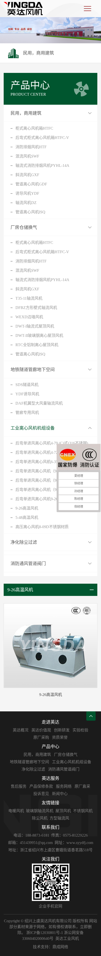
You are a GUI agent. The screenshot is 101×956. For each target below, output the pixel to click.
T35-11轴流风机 (28, 298)
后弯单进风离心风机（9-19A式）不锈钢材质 (53, 480)
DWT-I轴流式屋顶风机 (34, 326)
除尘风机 (40, 818)
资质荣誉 (60, 737)
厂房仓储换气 (24, 227)
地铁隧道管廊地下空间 (33, 369)
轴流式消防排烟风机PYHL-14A (42, 165)
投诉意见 (41, 794)
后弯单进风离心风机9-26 (36, 499)
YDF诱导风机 (27, 394)
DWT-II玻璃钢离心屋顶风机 (39, 335)
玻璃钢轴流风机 (39, 811)
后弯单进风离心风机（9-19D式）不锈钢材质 (53, 490)
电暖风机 (16, 811)
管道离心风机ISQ (30, 212)
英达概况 (20, 730)
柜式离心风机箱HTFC (34, 128)
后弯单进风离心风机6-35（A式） (44, 462)
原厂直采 (82, 786)
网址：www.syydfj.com (74, 843)
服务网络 (64, 786)
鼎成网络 (60, 947)
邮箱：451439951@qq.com (30, 843)
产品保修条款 (41, 786)
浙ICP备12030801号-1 (44, 933)
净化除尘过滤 (24, 542)
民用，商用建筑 (26, 113)
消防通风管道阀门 (28, 563)
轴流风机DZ (26, 203)
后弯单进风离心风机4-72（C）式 (43, 452)
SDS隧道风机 (26, 385)
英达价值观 (41, 730)
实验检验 (80, 730)
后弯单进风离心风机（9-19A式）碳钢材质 (51, 471)
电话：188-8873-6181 (31, 835)
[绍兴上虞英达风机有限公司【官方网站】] (23, 8)
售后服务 (18, 786)
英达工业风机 (67, 938)
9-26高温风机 (26, 508)
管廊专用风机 (27, 412)
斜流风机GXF (27, 175)
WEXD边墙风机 (29, 317)
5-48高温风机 (26, 517)
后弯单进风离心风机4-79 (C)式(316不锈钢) (51, 443)
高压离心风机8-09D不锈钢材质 (42, 527)
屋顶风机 (63, 811)
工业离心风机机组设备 (33, 428)
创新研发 (62, 730)
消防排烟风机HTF (31, 147)
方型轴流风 (59, 818)
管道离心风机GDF (31, 184)
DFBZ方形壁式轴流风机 (36, 308)
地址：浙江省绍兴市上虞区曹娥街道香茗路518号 (50, 850)
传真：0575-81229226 (69, 835)
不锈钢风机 (83, 811)
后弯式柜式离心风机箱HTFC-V (42, 138)
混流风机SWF (27, 156)
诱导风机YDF (27, 193)
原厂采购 (41, 737)
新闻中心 (60, 794)
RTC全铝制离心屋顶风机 (36, 345)
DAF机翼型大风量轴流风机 (39, 403)
